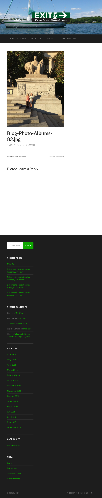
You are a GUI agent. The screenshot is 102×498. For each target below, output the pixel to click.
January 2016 (13, 380)
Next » (56, 156)
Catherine (11, 323)
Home (12, 39)
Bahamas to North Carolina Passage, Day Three (18, 278)
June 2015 (11, 417)
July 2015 (11, 411)
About (23, 39)
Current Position (67, 39)
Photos (35, 39)
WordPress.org (13, 478)
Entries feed (12, 468)
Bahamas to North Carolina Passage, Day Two (18, 286)
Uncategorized (13, 445)
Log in (9, 463)
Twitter (49, 39)
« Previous (16, 156)
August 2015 (12, 406)
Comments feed (14, 473)
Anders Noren (82, 493)
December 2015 (14, 385)
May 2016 (11, 359)
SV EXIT (16, 493)
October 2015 (13, 396)
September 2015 (14, 401)
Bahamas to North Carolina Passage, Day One (18, 293)
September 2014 (14, 427)
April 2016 (11, 365)
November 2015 (14, 391)
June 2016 (11, 354)
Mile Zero (11, 264)
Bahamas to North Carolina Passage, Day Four (18, 270)
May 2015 (11, 422)
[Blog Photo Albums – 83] (35, 89)
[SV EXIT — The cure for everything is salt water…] (51, 17)
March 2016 (12, 370)
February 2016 (13, 375)
